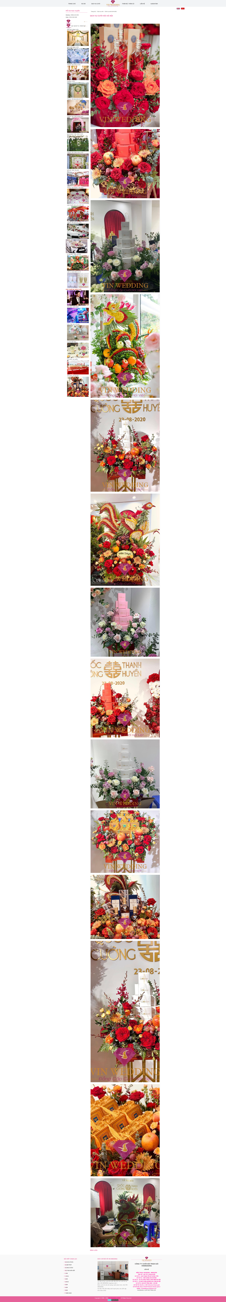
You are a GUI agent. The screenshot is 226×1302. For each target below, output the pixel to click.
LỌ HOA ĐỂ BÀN (71, 342)
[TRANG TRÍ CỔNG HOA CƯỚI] (77, 161)
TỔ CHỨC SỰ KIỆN (72, 359)
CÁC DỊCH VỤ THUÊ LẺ (78, 26)
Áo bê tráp (68, 1265)
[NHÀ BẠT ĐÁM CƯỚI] (77, 38)
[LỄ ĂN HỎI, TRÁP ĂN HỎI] (77, 263)
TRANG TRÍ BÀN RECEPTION (75, 99)
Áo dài (83, 3)
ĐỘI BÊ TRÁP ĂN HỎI (73, 170)
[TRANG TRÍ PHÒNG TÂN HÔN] (77, 196)
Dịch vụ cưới (95, 3)
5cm (66, 1290)
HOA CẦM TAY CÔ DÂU (73, 324)
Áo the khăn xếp (70, 1270)
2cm (66, 1279)
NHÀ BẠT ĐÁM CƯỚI (72, 29)
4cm (66, 1287)
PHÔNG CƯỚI (71, 81)
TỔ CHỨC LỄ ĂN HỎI (72, 375)
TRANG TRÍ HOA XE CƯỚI (74, 222)
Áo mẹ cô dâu (69, 1267)
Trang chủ (72, 3)
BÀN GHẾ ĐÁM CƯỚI (73, 47)
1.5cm (67, 1276)
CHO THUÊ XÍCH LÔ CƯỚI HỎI (75, 205)
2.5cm (67, 1281)
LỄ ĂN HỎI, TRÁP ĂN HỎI (74, 254)
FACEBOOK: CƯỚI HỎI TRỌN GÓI (146, 1290)
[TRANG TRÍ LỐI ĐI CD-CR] (77, 350)
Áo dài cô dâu (69, 1262)
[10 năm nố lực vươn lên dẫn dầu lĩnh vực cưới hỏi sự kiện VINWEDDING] (113, 1270)
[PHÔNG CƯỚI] (77, 90)
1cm (66, 1273)
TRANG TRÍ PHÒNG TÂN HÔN (75, 187)
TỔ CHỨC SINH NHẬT (73, 307)
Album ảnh (154, 3)
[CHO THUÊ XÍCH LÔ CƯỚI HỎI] (77, 213)
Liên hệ (142, 3)
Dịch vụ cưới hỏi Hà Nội (111, 11)
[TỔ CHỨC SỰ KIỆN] (77, 367)
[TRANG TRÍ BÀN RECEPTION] (77, 107)
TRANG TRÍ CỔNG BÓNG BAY (75, 116)
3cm (66, 1284)
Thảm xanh (68, 1293)
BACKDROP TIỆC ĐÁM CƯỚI (75, 134)
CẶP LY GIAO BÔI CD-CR (74, 272)
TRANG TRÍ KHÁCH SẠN (73, 64)
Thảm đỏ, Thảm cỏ (128, 3)
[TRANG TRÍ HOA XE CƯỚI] (77, 231)
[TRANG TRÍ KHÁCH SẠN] (77, 72)
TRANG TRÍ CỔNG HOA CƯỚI (75, 152)
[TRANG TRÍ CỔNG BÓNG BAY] (77, 125)
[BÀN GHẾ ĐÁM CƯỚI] (77, 55)
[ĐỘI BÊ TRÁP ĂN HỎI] (77, 178)
